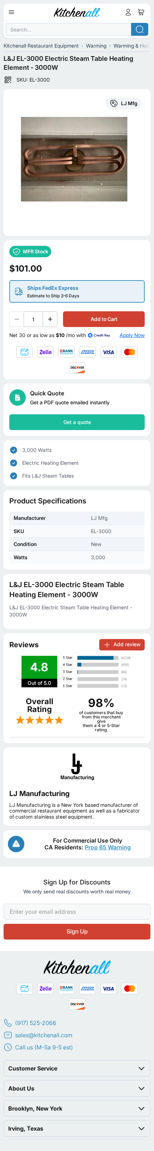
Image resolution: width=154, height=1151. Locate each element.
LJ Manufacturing (39, 793)
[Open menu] (11, 12)
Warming (96, 46)
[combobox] (77, 29)
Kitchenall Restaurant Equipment (41, 46)
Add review (127, 644)
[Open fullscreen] (77, 162)
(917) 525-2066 (35, 1022)
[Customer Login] (128, 12)
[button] (77, 1068)
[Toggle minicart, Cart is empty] (141, 12)
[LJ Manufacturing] (77, 767)
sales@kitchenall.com (43, 1035)
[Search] (139, 29)
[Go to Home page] (77, 12)
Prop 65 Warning (108, 847)
